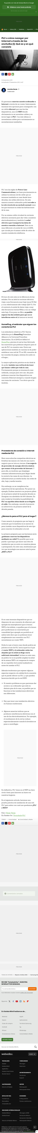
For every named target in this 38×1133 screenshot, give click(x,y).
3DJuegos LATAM (24, 1113)
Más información (29, 1131)
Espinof (22, 1078)
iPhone (4, 1030)
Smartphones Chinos (8, 1034)
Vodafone (21, 29)
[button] (13, 89)
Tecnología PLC (19, 815)
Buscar (35, 1046)
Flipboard (9, 74)
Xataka (4, 1063)
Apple (21, 1016)
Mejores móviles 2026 (21, 975)
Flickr (8, 813)
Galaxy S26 (13, 29)
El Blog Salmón (24, 1098)
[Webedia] (7, 1055)
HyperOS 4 (30, 29)
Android (4, 1027)
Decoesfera (5, 1101)
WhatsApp (23, 1030)
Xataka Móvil (5, 1066)
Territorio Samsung (25, 1023)
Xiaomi (4, 1020)
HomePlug (5, 342)
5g (20, 1027)
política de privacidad (26, 992)
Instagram (20, 1001)
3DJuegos (22, 1063)
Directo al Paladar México (9, 1120)
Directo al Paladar (7, 1087)
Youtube (16, 1001)
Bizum (5, 29)
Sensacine (23, 1075)
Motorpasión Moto (25, 1089)
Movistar (4, 1016)
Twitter (6, 74)
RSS (24, 1001)
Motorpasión (23, 1087)
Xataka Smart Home (8, 1071)
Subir (31, 1054)
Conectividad (12, 819)
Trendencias (5, 1098)
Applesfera (5, 1069)
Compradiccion (6, 1104)
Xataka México (6, 1113)
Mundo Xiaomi (6, 1074)
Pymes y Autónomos (25, 1101)
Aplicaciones (23, 1020)
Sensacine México (25, 1115)
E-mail (12, 74)
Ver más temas (7, 1039)
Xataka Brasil (6, 1115)
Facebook (2, 74)
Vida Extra (22, 1066)
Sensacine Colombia (25, 1118)
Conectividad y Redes (26, 819)
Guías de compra (7, 1023)
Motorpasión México (25, 1120)
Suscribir (32, 989)
